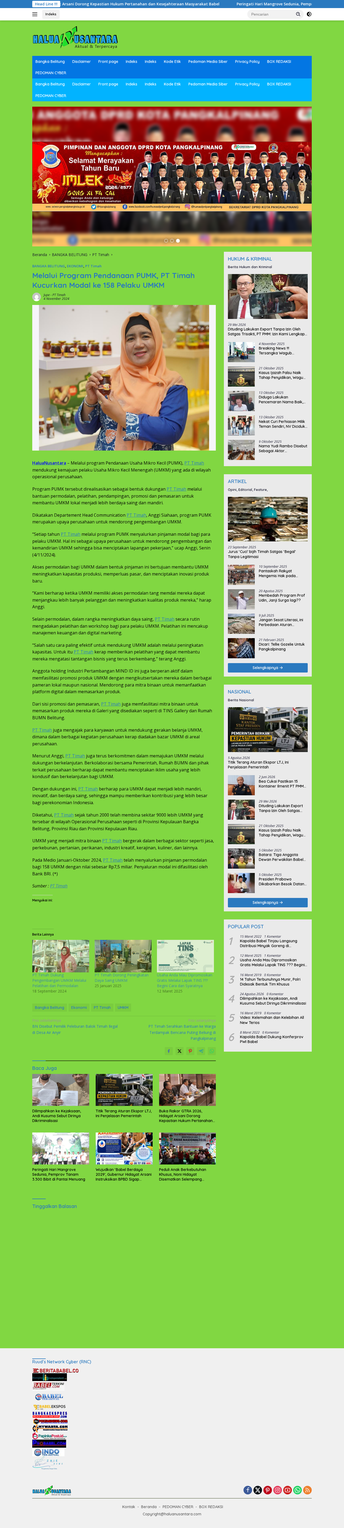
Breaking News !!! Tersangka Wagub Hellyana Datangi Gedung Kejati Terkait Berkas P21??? (281, 350)
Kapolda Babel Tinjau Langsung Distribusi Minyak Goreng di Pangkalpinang (268, 943)
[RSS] (307, 1490)
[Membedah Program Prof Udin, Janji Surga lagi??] (241, 599)
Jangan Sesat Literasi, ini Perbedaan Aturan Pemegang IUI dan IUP (281, 622)
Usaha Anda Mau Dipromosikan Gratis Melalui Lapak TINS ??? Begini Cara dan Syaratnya (184, 980)
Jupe (47, 295)
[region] (172, 176)
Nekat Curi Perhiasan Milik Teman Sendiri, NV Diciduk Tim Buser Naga (282, 424)
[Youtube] (287, 1490)
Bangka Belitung (50, 61)
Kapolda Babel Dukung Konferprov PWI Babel (271, 1039)
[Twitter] (257, 1490)
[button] (298, 14)
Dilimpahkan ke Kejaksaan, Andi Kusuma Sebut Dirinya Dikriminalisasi (56, 1116)
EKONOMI (75, 266)
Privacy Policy (247, 61)
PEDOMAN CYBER (50, 72)
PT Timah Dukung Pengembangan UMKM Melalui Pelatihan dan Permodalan (59, 980)
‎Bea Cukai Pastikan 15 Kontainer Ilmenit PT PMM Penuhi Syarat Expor (281, 784)
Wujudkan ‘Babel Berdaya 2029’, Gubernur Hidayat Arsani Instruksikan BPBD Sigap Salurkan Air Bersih (124, 1174)
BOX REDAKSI (279, 61)
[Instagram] (277, 1490)
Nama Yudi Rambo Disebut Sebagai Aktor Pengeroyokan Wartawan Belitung (283, 448)
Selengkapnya (266, 667)
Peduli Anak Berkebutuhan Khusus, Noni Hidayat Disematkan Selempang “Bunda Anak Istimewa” (182, 1174)
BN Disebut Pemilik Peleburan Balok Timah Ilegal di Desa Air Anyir (75, 1026)
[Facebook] (247, 1490)
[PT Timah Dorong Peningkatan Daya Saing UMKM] (123, 956)
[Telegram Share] (201, 1051)
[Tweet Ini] (179, 1051)
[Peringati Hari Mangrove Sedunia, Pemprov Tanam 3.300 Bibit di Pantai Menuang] (60, 1148)
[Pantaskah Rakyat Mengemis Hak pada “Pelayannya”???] (241, 575)
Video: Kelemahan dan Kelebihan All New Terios (272, 1020)
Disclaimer (81, 61)
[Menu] (36, 14)
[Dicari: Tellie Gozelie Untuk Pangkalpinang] (241, 648)
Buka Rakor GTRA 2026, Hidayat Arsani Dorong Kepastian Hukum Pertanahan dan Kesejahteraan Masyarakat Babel (186, 1116)
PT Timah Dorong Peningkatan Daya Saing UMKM (122, 977)
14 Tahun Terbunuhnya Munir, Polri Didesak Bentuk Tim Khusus (270, 982)
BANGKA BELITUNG (48, 266)
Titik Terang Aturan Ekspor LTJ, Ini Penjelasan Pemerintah (124, 1113)
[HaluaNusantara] (75, 37)
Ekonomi (79, 1007)
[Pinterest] (267, 1490)
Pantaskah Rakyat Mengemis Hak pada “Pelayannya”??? (277, 573)
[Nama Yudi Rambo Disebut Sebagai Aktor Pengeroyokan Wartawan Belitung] (241, 450)
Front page (108, 61)
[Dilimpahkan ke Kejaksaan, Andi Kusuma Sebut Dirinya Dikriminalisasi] (60, 1090)
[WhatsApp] (297, 1490)
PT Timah (93, 266)
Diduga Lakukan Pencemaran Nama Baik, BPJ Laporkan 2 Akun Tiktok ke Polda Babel (281, 399)
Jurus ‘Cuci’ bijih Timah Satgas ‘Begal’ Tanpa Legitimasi (262, 554)
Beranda (149, 1506)
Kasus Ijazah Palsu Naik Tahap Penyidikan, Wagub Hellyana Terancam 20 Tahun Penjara (282, 375)
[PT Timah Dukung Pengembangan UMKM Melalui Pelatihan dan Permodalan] (60, 956)
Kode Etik (172, 61)
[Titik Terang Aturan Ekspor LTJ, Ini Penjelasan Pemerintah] (124, 1090)
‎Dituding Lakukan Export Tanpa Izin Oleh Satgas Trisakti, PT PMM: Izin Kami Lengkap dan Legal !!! (266, 331)
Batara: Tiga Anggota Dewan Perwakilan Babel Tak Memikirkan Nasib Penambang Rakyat (281, 857)
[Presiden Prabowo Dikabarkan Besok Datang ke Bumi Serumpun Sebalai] (241, 883)
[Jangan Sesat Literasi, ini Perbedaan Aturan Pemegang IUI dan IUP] (241, 624)
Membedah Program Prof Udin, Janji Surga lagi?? (282, 598)
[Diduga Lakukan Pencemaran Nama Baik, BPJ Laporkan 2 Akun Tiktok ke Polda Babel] (241, 401)
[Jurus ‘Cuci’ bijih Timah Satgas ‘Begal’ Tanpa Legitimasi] (268, 519)
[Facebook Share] (169, 1051)
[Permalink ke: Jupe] (36, 296)
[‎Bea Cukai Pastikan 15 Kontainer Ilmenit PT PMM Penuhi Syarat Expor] (241, 785)
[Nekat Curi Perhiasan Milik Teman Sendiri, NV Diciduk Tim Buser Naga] (241, 425)
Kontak (128, 1506)
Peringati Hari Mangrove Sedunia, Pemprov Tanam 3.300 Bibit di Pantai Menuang (226, 4)
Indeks (50, 14)
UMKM (123, 1007)
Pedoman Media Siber (208, 61)
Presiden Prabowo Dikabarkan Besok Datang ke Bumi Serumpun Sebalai (283, 881)
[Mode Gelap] (309, 14)
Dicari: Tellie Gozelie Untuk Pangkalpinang (282, 647)
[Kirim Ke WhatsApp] (212, 1051)
